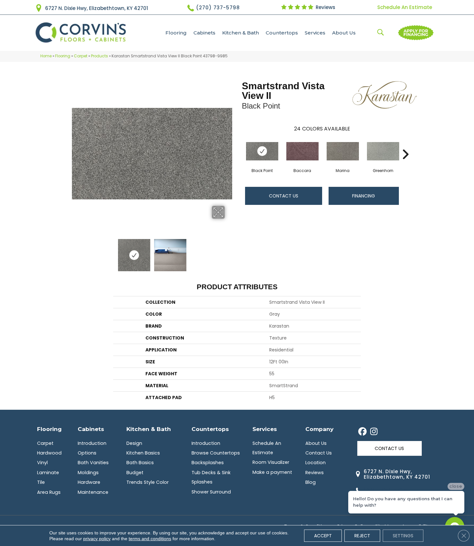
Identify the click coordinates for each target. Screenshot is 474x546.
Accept (323, 535)
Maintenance (93, 492)
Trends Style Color (147, 482)
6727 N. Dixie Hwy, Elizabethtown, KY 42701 (96, 8)
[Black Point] (262, 151)
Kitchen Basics (143, 453)
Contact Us (283, 196)
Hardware (89, 482)
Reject (362, 535)
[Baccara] (302, 151)
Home (46, 56)
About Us (344, 33)
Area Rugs (49, 492)
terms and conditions (150, 538)
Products (99, 56)
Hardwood (49, 453)
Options (87, 453)
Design (134, 443)
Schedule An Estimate (404, 7)
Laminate (48, 472)
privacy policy (97, 538)
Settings (403, 535)
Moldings (88, 472)
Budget (134, 472)
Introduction (92, 443)
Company (319, 429)
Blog (310, 482)
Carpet (80, 56)
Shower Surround (211, 492)
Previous (75, 252)
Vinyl (42, 462)
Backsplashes (208, 462)
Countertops (282, 33)
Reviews (324, 7)
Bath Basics (140, 462)
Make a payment (272, 472)
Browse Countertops (216, 453)
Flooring (176, 33)
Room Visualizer (270, 462)
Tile (41, 482)
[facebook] (362, 432)
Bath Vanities (93, 462)
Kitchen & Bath (240, 33)
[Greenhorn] (383, 151)
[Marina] (342, 151)
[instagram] (374, 432)
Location (315, 462)
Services (315, 33)
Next (229, 252)
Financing (363, 196)
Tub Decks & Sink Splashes (211, 477)
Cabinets (204, 33)
